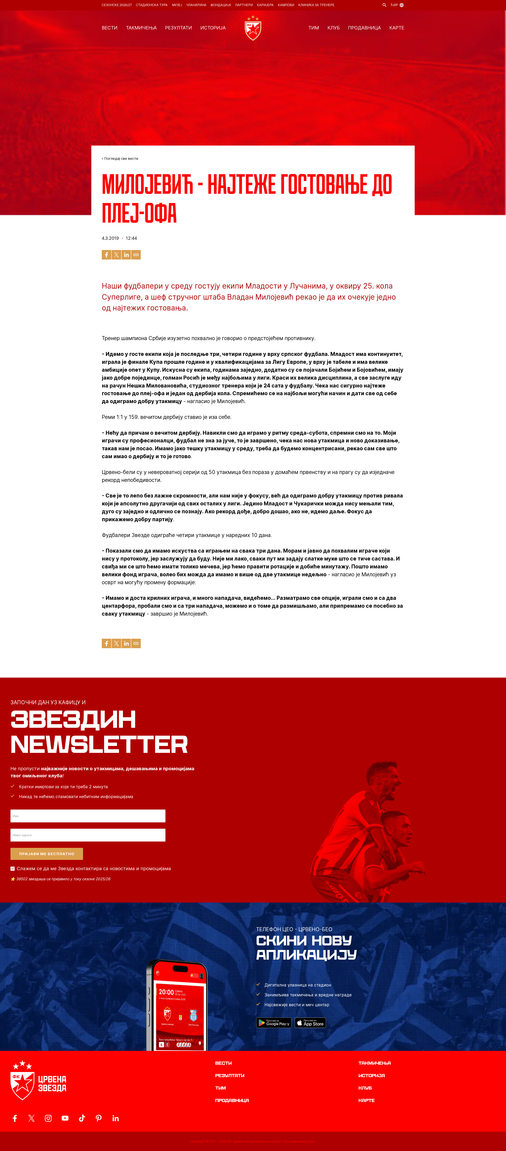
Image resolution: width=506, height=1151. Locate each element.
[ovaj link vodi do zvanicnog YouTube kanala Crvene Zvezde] (65, 1118)
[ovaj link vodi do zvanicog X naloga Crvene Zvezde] (31, 1118)
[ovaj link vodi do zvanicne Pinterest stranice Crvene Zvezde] (98, 1118)
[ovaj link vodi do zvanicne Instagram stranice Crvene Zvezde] (48, 1118)
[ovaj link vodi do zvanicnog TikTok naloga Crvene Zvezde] (82, 1118)
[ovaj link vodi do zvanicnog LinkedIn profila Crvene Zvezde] (115, 1118)
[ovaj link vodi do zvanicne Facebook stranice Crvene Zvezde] (14, 1118)
